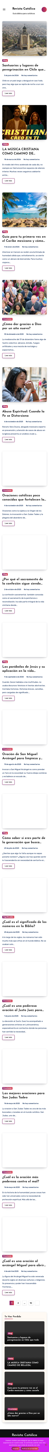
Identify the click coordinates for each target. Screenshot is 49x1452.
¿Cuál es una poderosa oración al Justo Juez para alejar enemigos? (22, 1010)
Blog (5, 60)
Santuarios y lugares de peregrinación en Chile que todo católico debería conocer (23, 1340)
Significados (8, 917)
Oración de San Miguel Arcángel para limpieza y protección (21, 758)
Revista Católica (23, 8)
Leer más (8, 93)
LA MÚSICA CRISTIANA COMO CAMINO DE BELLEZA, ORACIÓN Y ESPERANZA (22, 1365)
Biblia (5, 144)
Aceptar (15, 1448)
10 (31, 1303)
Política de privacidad (29, 1448)
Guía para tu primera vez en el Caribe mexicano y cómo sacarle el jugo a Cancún (24, 241)
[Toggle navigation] (4, 9)
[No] (46, 1445)
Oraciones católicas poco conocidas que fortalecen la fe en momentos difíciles (23, 500)
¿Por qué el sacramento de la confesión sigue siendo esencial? (22, 583)
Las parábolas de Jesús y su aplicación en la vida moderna (23, 671)
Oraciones (7, 319)
